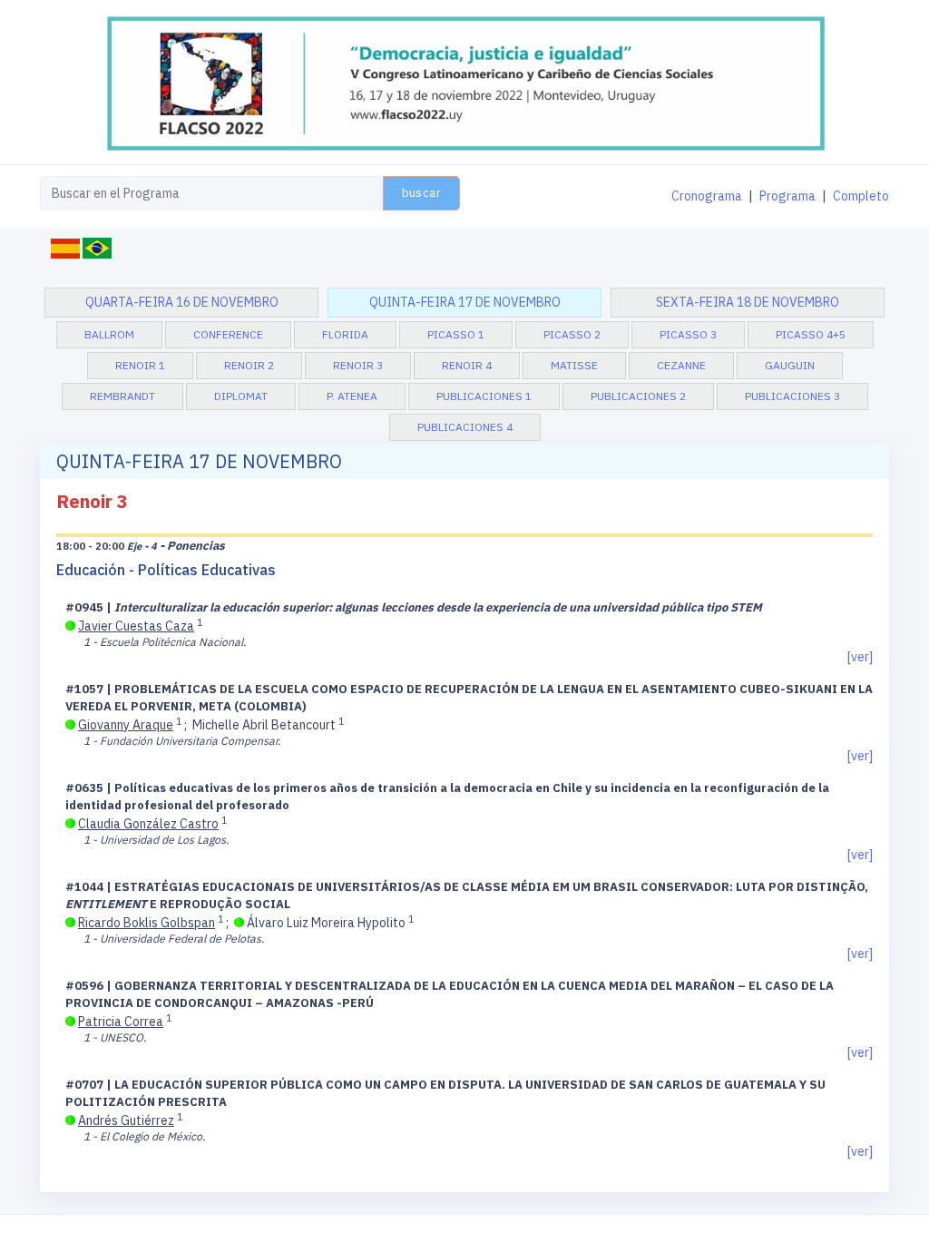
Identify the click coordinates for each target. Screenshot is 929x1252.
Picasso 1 (455, 334)
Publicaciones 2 (638, 396)
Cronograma (706, 196)
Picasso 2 (572, 334)
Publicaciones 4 (465, 427)
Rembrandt (122, 396)
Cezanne (681, 365)
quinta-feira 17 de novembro (465, 302)
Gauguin (790, 365)
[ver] (860, 657)
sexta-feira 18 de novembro (747, 302)
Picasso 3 (688, 334)
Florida (345, 334)
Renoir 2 (249, 365)
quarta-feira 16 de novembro (182, 302)
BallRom (109, 334)
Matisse (574, 365)
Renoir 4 (467, 365)
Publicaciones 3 (792, 396)
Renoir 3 (358, 365)
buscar (421, 193)
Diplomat (241, 396)
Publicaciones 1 (484, 396)
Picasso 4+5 (811, 334)
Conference (228, 334)
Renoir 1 (140, 365)
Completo (861, 196)
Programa (787, 196)
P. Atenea (352, 396)
